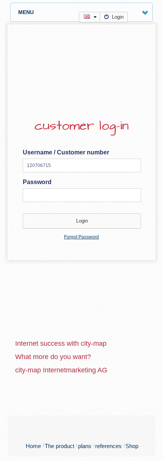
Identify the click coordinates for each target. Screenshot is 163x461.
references (108, 446)
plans (84, 446)
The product (59, 446)
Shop (131, 446)
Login (118, 17)
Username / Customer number (66, 152)
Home (33, 446)
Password (37, 182)
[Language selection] (89, 17)
